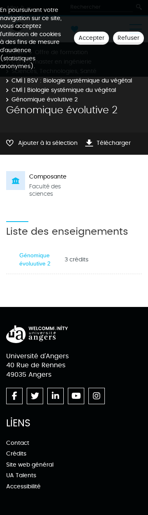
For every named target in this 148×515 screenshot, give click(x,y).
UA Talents (21, 475)
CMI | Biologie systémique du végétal (64, 90)
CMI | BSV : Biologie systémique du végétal (72, 80)
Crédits (16, 453)
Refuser (128, 38)
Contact (17, 443)
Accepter (91, 38)
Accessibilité (23, 486)
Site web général (29, 464)
